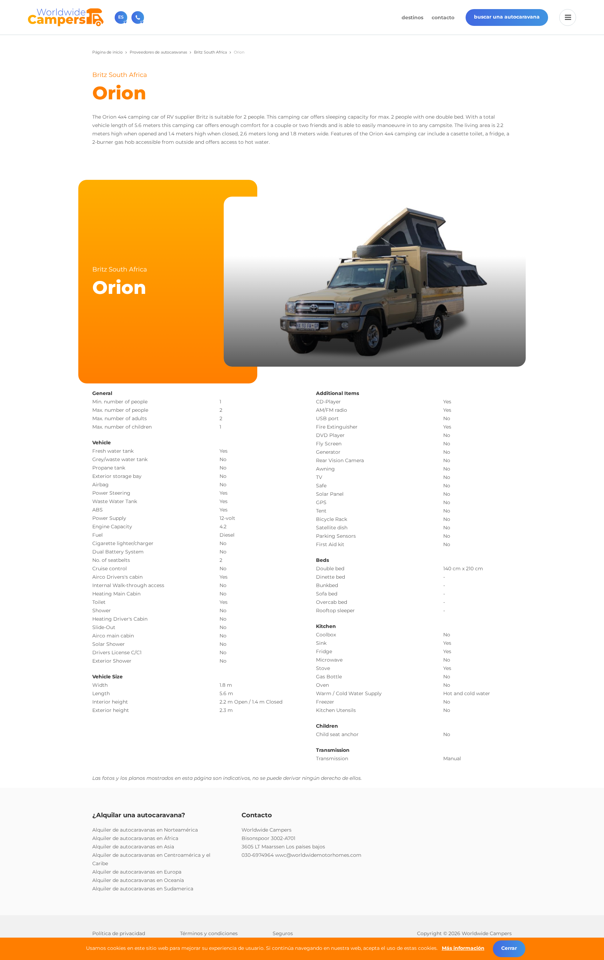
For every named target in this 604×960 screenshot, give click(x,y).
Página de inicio (107, 52)
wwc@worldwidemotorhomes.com (318, 855)
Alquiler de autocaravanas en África (135, 838)
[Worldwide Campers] (65, 17)
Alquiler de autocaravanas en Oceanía (138, 880)
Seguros (283, 933)
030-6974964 (258, 855)
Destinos (412, 17)
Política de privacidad (118, 933)
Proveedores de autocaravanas (158, 52)
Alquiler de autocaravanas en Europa (136, 872)
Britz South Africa (210, 52)
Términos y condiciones (209, 933)
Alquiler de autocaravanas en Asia (133, 846)
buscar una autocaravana (507, 17)
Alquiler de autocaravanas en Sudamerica (142, 888)
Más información (463, 948)
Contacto (443, 17)
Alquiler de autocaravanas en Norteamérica (145, 830)
